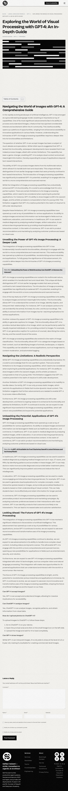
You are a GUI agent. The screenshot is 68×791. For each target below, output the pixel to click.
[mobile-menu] (63, 3)
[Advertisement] (34, 83)
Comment (6, 687)
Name (5, 712)
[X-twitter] (62, 754)
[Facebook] (57, 754)
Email (26, 712)
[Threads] (57, 759)
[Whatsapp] (62, 759)
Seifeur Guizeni (7, 36)
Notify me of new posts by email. (13, 732)
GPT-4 (15, 36)
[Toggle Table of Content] (21, 99)
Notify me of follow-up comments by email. (15, 727)
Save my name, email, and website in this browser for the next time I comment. (25, 722)
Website (48, 712)
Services (27, 753)
